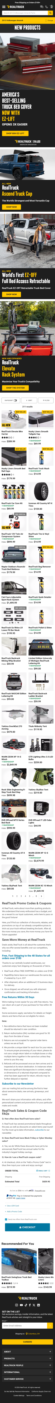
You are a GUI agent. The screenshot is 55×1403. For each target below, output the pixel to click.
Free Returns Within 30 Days (18, 997)
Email (4, 1321)
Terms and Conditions (34, 1395)
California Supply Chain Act (41, 1391)
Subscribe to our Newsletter (18, 1083)
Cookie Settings (19, 1395)
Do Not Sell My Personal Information (17, 1391)
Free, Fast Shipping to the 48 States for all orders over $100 (26, 957)
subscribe (39, 1130)
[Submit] (50, 1326)
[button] (27, 1351)
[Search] (50, 13)
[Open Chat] (41, 7)
